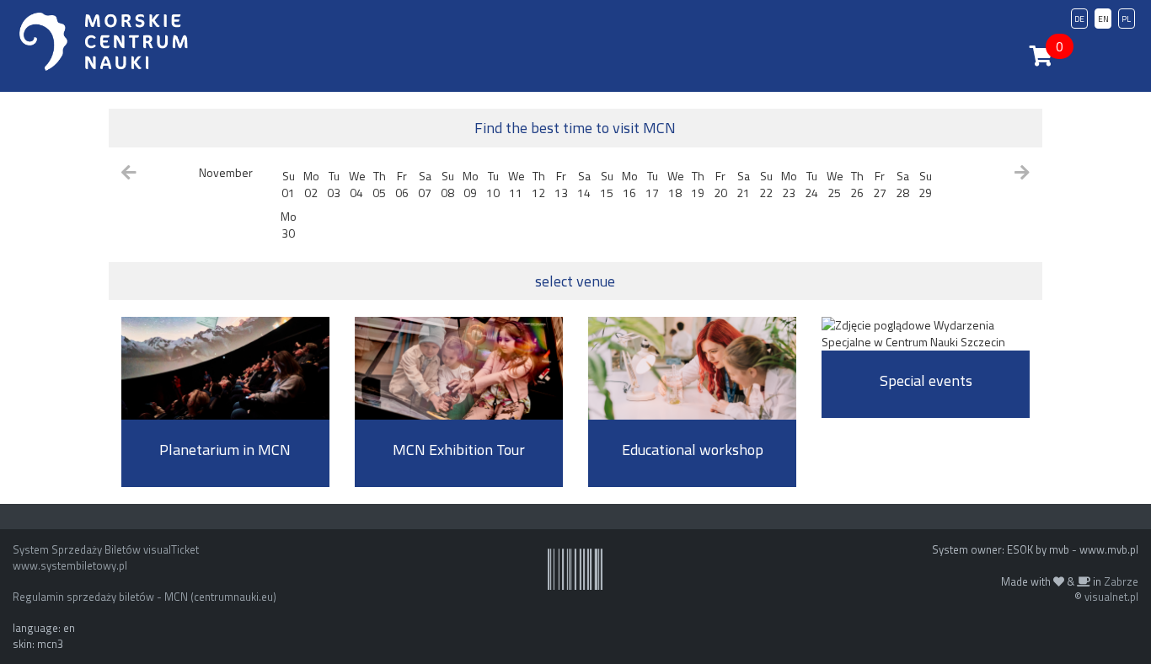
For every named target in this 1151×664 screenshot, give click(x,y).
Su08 (447, 184)
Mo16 (630, 184)
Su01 (288, 184)
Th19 (697, 184)
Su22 (766, 184)
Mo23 (789, 184)
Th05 (379, 184)
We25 (835, 184)
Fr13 (561, 184)
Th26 (857, 184)
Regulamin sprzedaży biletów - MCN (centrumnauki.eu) (144, 596)
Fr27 (879, 184)
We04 (357, 184)
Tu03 (333, 184)
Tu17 (652, 184)
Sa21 (743, 184)
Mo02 (311, 184)
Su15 (606, 184)
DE (1079, 19)
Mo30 (289, 224)
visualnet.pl (1111, 596)
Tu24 (811, 184)
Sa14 (584, 184)
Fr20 (720, 184)
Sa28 (902, 184)
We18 (675, 184)
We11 (516, 184)
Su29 (925, 184)
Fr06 (402, 184)
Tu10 (493, 184)
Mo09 (471, 184)
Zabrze (1121, 581)
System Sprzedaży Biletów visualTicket (106, 549)
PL (1126, 19)
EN (1103, 19)
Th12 (538, 184)
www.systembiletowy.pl (70, 565)
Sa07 (424, 184)
